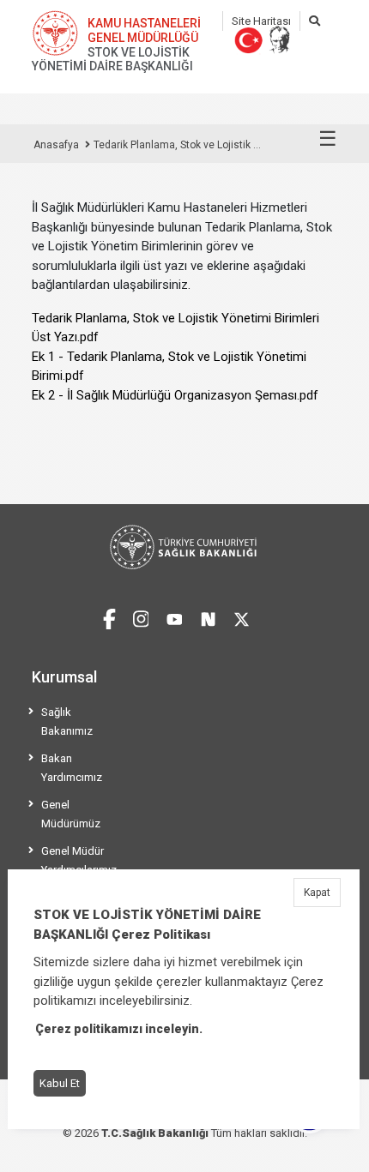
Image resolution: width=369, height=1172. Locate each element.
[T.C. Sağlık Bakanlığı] (184, 547)
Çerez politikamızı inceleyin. (119, 1029)
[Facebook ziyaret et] (109, 616)
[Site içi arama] (314, 21)
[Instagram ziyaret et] (141, 617)
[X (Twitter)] (241, 617)
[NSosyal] (208, 617)
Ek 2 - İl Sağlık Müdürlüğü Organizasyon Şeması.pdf (175, 395)
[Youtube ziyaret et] (174, 617)
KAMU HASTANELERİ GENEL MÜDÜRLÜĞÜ (144, 30)
